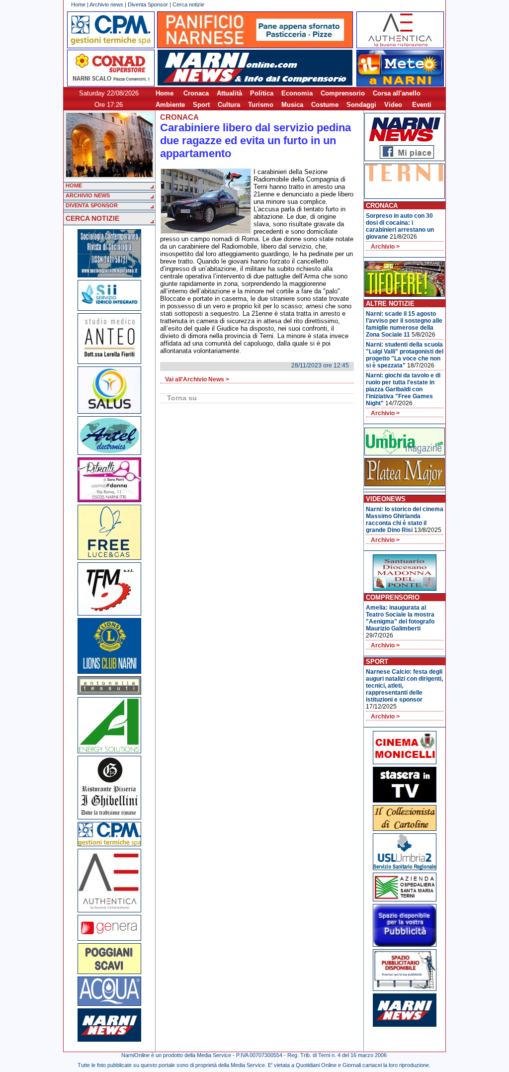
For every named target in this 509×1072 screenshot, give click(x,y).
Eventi (421, 104)
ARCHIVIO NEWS (88, 195)
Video (393, 104)
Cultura (229, 104)
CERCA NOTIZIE (92, 218)
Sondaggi (361, 104)
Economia (297, 93)
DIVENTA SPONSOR (92, 205)
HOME (74, 185)
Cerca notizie (188, 4)
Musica (292, 104)
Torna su (182, 398)
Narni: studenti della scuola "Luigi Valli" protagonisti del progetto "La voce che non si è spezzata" (404, 355)
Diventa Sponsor (148, 4)
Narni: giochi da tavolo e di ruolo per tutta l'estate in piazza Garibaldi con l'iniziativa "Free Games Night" (403, 389)
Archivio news (106, 4)
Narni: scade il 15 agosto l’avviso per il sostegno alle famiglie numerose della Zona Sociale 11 (404, 324)
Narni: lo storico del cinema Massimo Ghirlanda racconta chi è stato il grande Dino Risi (404, 520)
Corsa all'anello (397, 93)
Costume (325, 104)
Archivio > (385, 246)
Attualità (229, 93)
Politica (261, 93)
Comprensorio (343, 93)
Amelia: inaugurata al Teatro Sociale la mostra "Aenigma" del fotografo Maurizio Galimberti (400, 618)
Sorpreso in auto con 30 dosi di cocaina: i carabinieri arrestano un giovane (400, 226)
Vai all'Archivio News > (197, 379)
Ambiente (170, 104)
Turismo (260, 104)
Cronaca (196, 93)
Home (78, 4)
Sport (201, 104)
